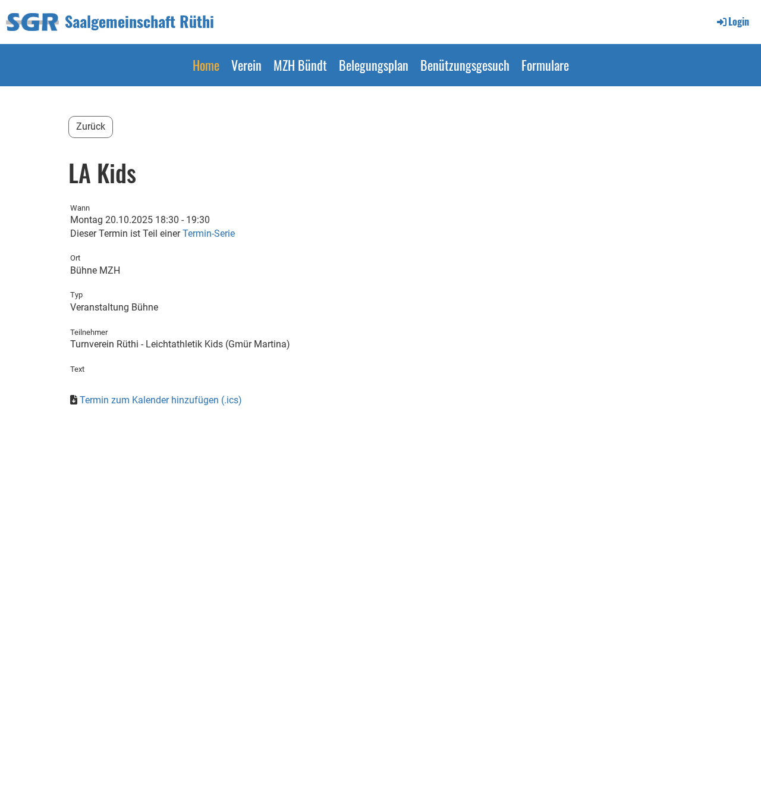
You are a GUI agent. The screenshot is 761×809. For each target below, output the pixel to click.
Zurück (90, 126)
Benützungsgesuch (465, 64)
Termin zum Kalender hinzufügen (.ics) (161, 400)
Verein (246, 64)
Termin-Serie (209, 233)
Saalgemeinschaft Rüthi (139, 21)
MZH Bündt (300, 64)
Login (738, 21)
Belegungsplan (373, 64)
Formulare (545, 64)
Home (206, 64)
